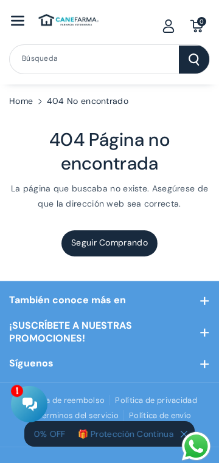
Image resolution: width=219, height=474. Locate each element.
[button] (17, 20)
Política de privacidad (156, 400)
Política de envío (160, 415)
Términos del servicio (78, 415)
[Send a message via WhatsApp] (196, 446)
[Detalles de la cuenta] (168, 26)
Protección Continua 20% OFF (149, 433)
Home (21, 100)
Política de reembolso (63, 400)
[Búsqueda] (194, 60)
